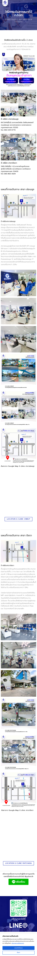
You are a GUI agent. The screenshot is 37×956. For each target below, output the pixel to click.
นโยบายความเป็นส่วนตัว (18, 943)
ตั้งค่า (18, 953)
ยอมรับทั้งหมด (18, 948)
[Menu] (34, 3)
